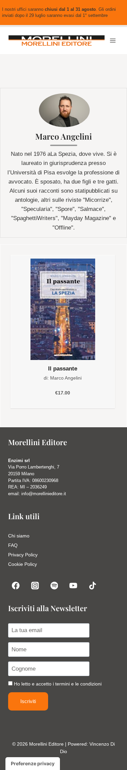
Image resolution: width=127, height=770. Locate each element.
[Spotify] (54, 585)
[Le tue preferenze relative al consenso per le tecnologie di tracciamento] (32, 763)
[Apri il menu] (112, 40)
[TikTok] (92, 585)
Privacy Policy (23, 554)
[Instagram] (35, 585)
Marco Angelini (66, 378)
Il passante (62, 368)
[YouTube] (73, 585)
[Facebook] (15, 585)
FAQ (13, 545)
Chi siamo (18, 535)
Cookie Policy (22, 564)
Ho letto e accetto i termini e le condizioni (58, 684)
